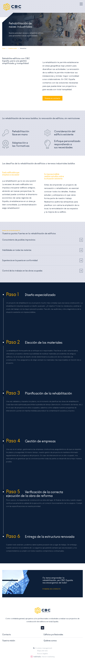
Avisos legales (42, 653)
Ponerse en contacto (52, 98)
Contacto (6, 634)
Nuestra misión (8, 640)
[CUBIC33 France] (12, 7)
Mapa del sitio (42, 650)
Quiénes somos (50, 640)
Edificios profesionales (53, 634)
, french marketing (44, 656)
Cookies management (43, 648)
